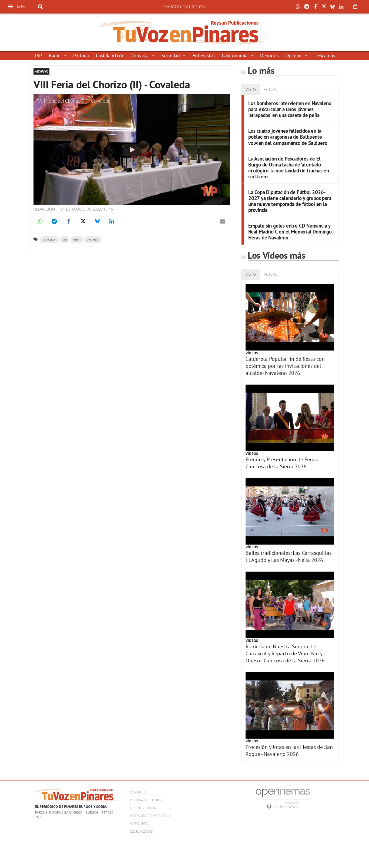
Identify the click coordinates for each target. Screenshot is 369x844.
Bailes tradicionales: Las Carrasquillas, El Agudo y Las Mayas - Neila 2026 (289, 556)
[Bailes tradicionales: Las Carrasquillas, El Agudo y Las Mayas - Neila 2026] (290, 511)
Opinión (294, 55)
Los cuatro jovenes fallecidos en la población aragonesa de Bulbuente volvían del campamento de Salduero (287, 136)
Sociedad (171, 55)
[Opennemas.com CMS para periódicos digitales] (283, 798)
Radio (55, 55)
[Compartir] (299, 7)
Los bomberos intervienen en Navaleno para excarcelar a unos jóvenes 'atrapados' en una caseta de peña (289, 109)
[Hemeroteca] (355, 6)
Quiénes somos (143, 808)
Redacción (44, 209)
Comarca (141, 55)
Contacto (138, 792)
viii (65, 239)
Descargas (324, 55)
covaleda (49, 239)
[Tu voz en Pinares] (184, 32)
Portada (81, 55)
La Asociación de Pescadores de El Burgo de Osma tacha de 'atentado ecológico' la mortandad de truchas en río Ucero (288, 167)
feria (76, 239)
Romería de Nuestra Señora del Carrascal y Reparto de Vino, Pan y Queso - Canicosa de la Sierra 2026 (285, 653)
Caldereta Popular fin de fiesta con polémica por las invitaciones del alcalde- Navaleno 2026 (285, 365)
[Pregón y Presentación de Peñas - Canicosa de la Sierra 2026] (290, 418)
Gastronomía (235, 55)
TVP (38, 55)
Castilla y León (110, 55)
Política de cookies (146, 800)
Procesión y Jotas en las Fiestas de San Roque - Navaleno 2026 (289, 750)
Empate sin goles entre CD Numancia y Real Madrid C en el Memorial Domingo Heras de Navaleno (290, 231)
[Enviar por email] (222, 221)
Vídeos (252, 353)
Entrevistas (204, 55)
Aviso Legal (139, 823)
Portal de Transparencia (150, 815)
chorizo (93, 239)
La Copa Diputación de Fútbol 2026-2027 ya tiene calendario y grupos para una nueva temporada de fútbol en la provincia (289, 201)
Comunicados (141, 831)
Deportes (269, 55)
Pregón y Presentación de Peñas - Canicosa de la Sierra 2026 (283, 463)
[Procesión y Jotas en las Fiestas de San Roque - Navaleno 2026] (290, 705)
